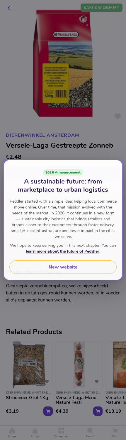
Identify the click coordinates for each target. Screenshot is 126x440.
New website (63, 267)
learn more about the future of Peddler (62, 251)
